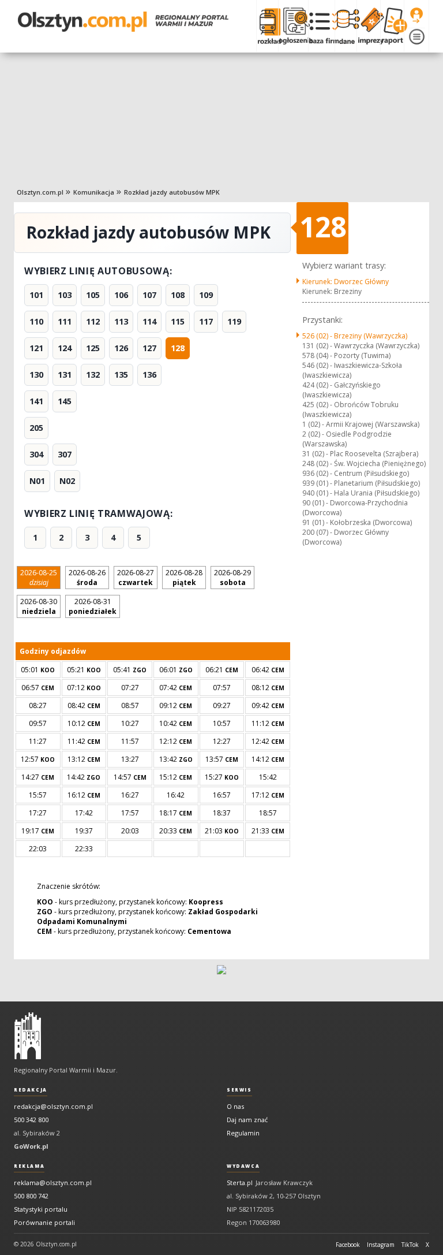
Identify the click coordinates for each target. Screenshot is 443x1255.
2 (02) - (347, 439)
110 (36, 321)
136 (149, 374)
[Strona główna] (123, 22)
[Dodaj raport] (392, 26)
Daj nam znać (247, 1119)
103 (65, 294)
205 (36, 427)
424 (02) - (341, 390)
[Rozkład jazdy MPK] (267, 26)
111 (65, 321)
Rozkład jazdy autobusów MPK (172, 192)
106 (121, 294)
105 (93, 294)
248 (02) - (364, 463)
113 (121, 321)
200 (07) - (345, 537)
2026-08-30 (38, 606)
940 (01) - (360, 493)
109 (206, 294)
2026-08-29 (232, 577)
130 (36, 374)
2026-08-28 (184, 577)
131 (65, 374)
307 (65, 454)
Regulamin (243, 1133)
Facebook (348, 1245)
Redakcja (30, 1090)
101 (36, 294)
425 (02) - (350, 409)
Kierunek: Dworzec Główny (345, 281)
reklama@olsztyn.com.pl (53, 1182)
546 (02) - (352, 370)
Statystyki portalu (40, 1209)
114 (149, 321)
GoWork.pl (31, 1146)
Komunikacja (93, 192)
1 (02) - (360, 424)
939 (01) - (361, 483)
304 (36, 454)
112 (93, 321)
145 (65, 401)
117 (206, 321)
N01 (37, 480)
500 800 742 (31, 1195)
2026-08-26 (87, 577)
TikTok (410, 1245)
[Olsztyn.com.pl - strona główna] (28, 1036)
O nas (235, 1106)
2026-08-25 (38, 577)
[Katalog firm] (321, 26)
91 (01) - (357, 522)
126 (121, 347)
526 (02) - (354, 336)
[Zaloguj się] (416, 15)
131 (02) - (360, 346)
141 (36, 401)
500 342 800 (31, 1119)
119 (234, 321)
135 (121, 374)
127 (149, 347)
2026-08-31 (93, 606)
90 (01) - (355, 507)
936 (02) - (355, 473)
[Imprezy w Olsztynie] (368, 26)
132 (93, 374)
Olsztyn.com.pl (40, 192)
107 (149, 294)
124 (65, 347)
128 (178, 347)
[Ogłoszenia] (293, 26)
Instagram (381, 1245)
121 (36, 347)
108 (178, 294)
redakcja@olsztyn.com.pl (53, 1106)
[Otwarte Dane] (345, 26)
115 (178, 321)
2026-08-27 (135, 577)
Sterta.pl (240, 1182)
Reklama (29, 1166)
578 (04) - (346, 355)
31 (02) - (360, 454)
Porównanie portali (44, 1222)
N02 (67, 480)
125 (93, 347)
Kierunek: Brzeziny (332, 291)
